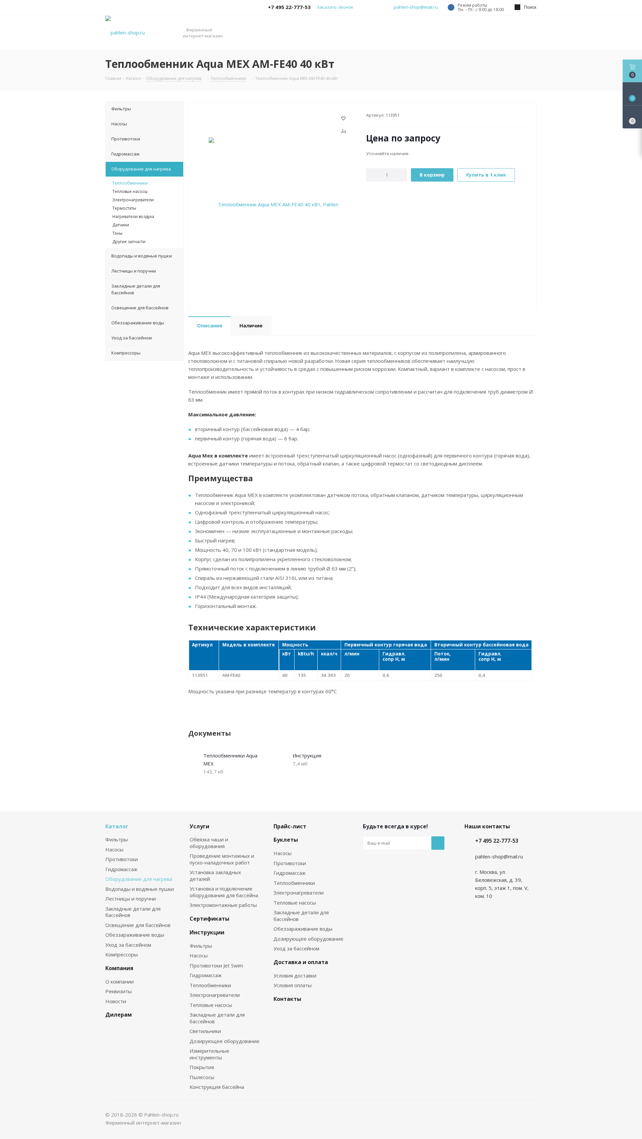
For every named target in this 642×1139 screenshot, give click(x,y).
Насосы (114, 849)
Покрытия (202, 1067)
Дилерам (118, 1014)
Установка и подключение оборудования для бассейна (224, 892)
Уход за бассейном (128, 944)
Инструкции (207, 932)
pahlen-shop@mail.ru (416, 7)
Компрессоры (121, 954)
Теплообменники (210, 985)
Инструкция (307, 755)
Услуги (199, 826)
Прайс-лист (290, 826)
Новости (115, 1001)
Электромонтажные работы (223, 905)
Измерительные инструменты (209, 1054)
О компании (119, 981)
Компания (119, 968)
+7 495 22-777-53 (496, 840)
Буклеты (286, 839)
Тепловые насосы (211, 1005)
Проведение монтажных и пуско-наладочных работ (222, 859)
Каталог (116, 826)
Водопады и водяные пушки (139, 889)
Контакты (287, 999)
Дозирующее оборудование (224, 1041)
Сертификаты (209, 918)
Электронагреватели (215, 995)
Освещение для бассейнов (138, 925)
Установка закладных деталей (215, 875)
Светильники (205, 1031)
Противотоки (121, 859)
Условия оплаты (293, 985)
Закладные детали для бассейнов (132, 912)
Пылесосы (202, 1077)
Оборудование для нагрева (138, 878)
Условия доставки (295, 975)
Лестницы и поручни (130, 898)
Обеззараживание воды (134, 934)
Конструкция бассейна (217, 1086)
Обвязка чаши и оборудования (209, 842)
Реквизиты (118, 991)
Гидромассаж (121, 869)
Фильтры (116, 839)
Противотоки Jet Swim (216, 965)
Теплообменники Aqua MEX (230, 759)
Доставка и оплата (301, 962)
